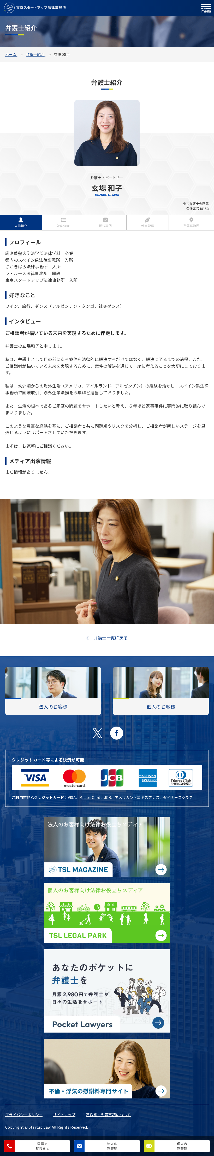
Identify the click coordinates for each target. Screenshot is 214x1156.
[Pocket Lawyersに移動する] (107, 991)
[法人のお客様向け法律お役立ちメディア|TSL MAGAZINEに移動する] (107, 847)
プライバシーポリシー (24, 1114)
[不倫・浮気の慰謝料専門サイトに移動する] (107, 1068)
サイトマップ (64, 1114)
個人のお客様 (182, 1146)
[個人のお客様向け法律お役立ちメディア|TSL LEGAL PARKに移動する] (107, 913)
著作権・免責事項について (108, 1114)
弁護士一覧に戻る (111, 637)
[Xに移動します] (97, 733)
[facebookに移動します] (116, 733)
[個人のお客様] (161, 682)
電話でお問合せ (42, 1146)
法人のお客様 (112, 1146)
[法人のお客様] (53, 682)
